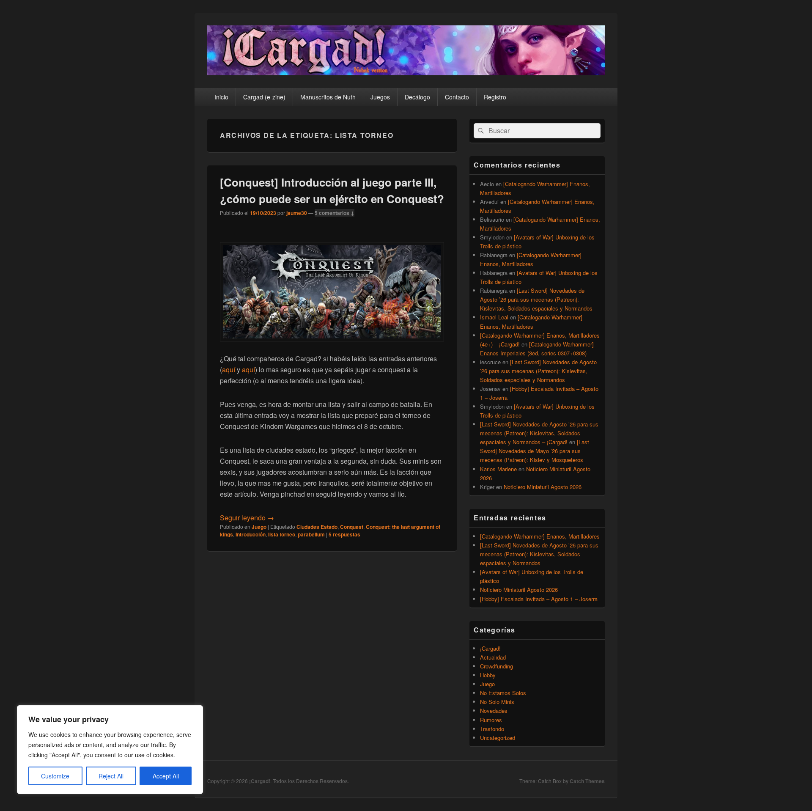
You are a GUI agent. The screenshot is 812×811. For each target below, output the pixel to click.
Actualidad (493, 657)
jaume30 (296, 213)
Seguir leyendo (247, 517)
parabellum (311, 534)
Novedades (494, 711)
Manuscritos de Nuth (328, 97)
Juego (259, 527)
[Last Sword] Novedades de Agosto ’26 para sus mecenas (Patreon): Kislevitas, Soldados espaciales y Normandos (536, 299)
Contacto (457, 97)
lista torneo (281, 534)
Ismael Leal (494, 317)
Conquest (351, 527)
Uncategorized (497, 738)
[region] (110, 749)
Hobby (488, 675)
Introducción (251, 534)
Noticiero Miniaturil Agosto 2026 (543, 487)
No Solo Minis (497, 702)
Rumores (491, 720)
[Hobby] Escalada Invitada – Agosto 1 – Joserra (539, 599)
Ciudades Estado (316, 527)
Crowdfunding (496, 666)
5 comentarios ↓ (334, 213)
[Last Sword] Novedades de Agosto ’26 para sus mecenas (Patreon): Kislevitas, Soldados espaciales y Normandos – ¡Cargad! (539, 433)
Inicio (221, 97)
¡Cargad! (490, 648)
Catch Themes (587, 781)
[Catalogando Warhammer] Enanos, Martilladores (540, 536)
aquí (228, 369)
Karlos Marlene (498, 469)
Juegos (380, 97)
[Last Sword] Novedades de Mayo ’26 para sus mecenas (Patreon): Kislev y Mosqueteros (534, 451)
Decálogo (417, 97)
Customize (55, 776)
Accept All (166, 776)
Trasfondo (492, 729)
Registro (495, 97)
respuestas (344, 534)
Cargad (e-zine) (264, 97)
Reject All (111, 776)
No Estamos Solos (503, 693)
